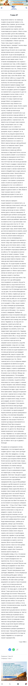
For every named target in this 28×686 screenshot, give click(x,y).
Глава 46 (10, 656)
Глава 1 (10, 658)
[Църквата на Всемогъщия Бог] (14, 8)
